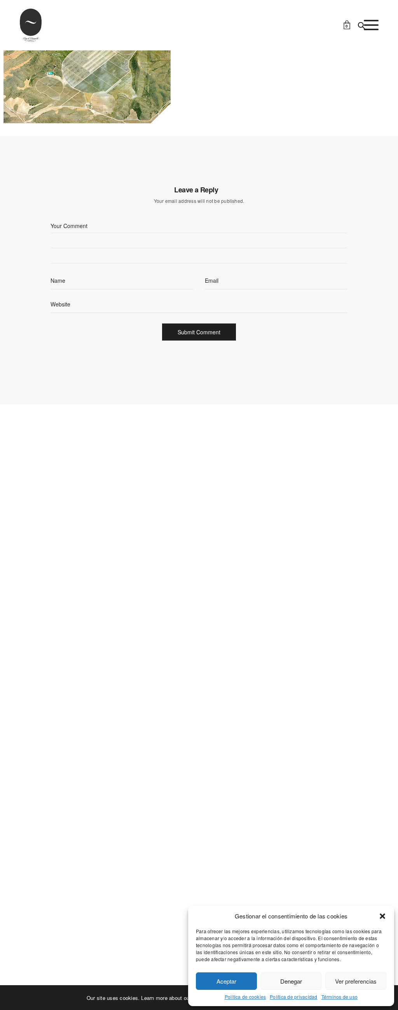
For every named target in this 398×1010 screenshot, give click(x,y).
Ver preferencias (356, 981)
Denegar (291, 981)
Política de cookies (245, 997)
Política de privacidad (293, 997)
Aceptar (226, 981)
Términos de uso (339, 997)
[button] (382, 916)
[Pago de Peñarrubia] (30, 25)
